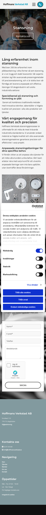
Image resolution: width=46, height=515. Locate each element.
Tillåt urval (23, 300)
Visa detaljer (32, 285)
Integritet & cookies (8, 494)
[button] (34, 4)
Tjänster (4, 464)
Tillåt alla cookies (23, 292)
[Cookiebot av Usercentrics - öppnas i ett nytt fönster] (32, 206)
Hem (3, 462)
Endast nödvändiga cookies (23, 307)
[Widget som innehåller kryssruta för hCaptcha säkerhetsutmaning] (15, 370)
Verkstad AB (15, 4)
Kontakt (4, 472)
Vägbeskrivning (7, 424)
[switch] (39, 258)
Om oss (4, 469)
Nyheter (4, 467)
